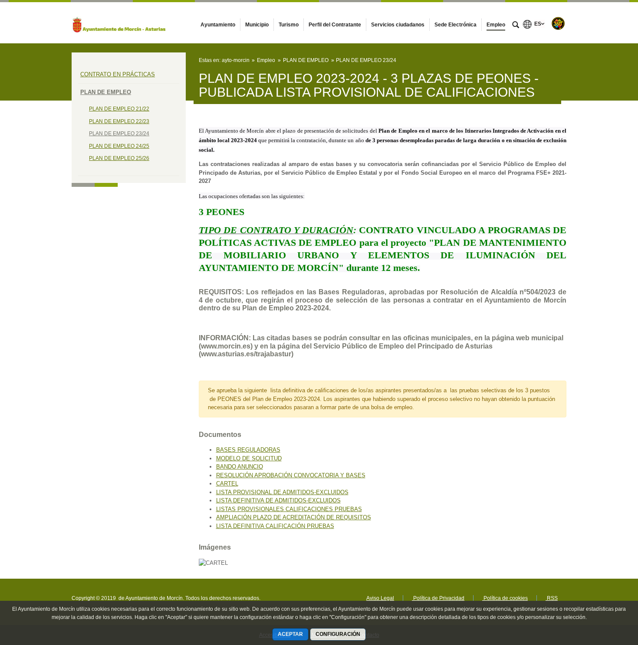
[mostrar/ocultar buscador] (516, 25)
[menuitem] (217, 25)
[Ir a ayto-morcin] (119, 22)
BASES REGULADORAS (248, 449)
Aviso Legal (380, 598)
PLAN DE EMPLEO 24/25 (119, 146)
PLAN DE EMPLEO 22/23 (119, 121)
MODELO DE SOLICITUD (249, 458)
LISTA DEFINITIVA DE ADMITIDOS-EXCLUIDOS (278, 500)
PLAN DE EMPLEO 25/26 (119, 158)
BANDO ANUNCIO (239, 466)
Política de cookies (505, 598)
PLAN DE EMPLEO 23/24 (119, 133)
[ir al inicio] (603, 593)
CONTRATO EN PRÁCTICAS (117, 74)
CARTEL (227, 483)
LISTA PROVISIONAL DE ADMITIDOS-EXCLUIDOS (282, 492)
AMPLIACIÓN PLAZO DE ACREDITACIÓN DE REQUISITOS (293, 517)
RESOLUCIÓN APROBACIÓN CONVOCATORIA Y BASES (290, 475)
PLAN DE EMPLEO (105, 92)
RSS (552, 598)
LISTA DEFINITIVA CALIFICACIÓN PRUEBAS (275, 526)
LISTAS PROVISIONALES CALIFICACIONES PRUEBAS (289, 509)
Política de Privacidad (438, 598)
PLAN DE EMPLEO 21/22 (119, 109)
